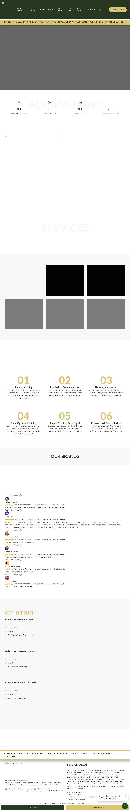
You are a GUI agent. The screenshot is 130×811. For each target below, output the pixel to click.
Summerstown (103, 786)
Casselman (104, 772)
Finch (82, 777)
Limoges (111, 779)
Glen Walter (105, 777)
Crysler (95, 775)
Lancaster (103, 779)
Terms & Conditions (50, 803)
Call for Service (33, 807)
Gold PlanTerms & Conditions (66, 803)
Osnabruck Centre (93, 784)
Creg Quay (87, 775)
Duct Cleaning (60, 9)
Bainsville (106, 770)
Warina (121, 786)
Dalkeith (107, 775)
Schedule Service (98, 807)
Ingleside (70, 779)
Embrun (69, 777)
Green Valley (115, 777)
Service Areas (79, 9)
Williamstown (81, 788)
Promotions (91, 9)
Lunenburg (70, 781)
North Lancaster (79, 784)
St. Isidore (93, 786)
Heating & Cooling (20, 9)
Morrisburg (113, 781)
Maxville (95, 781)
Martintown (87, 781)
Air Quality (33, 9)
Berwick (113, 770)
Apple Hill (76, 770)
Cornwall (70, 775)
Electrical (51, 9)
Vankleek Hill (113, 786)
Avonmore (83, 770)
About (100, 9)
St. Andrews (76, 786)
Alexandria (92, 770)
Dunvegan (115, 775)
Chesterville (78, 775)
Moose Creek (103, 781)
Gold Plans (70, 9)
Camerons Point (73, 772)
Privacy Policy (81, 803)
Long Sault (119, 779)
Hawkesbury (79, 779)
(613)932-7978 (118, 9)
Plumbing (42, 9)
